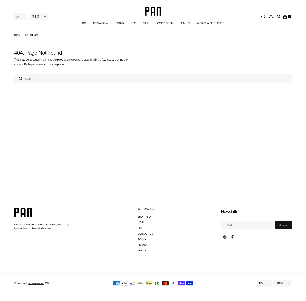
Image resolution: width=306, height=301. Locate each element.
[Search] (279, 17)
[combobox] (153, 78)
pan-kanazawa (36, 283)
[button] (263, 17)
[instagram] (233, 237)
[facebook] (225, 237)
